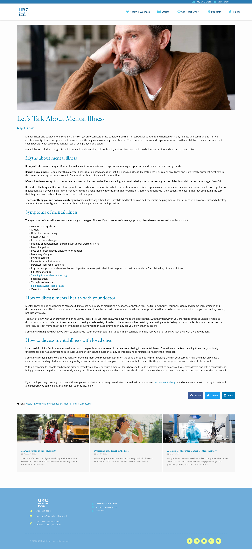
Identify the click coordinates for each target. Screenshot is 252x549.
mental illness (71, 403)
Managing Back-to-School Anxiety (38, 450)
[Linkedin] (197, 541)
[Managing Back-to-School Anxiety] (53, 428)
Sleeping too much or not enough (49, 275)
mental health (54, 403)
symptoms (86, 403)
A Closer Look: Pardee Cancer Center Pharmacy (191, 450)
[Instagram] (211, 541)
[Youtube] (204, 541)
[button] (195, 395)
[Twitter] (218, 541)
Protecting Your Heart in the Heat (111, 450)
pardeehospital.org (164, 382)
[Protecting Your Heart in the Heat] (126, 428)
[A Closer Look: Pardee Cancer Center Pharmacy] (199, 428)
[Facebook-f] (189, 541)
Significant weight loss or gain (47, 285)
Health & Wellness (36, 403)
